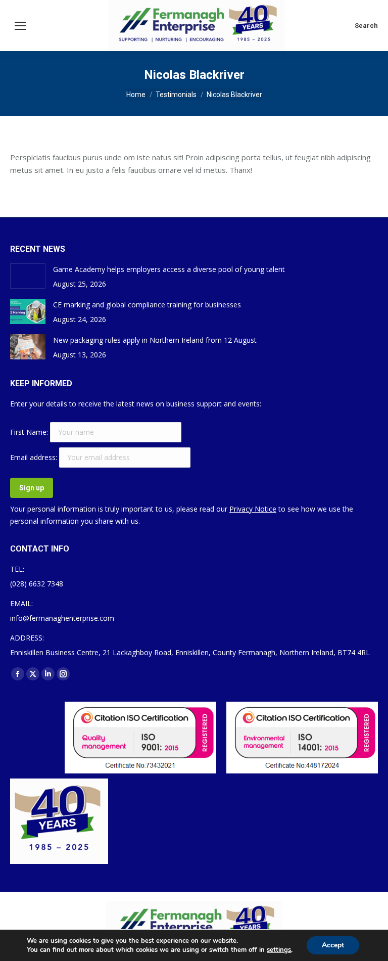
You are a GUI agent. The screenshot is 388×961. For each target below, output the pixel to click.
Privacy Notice (252, 509)
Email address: (34, 457)
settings (279, 949)
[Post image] (27, 276)
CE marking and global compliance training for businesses (147, 304)
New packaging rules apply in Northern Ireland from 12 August (155, 340)
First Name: (30, 432)
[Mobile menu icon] (20, 26)
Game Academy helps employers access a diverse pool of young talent (169, 269)
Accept (333, 945)
